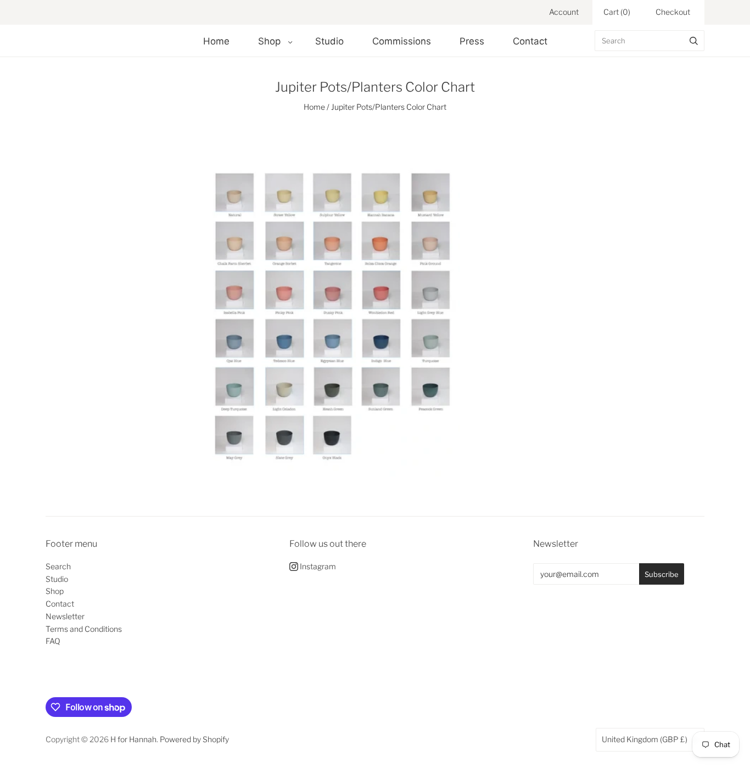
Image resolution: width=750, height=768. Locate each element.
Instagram (317, 566)
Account (564, 11)
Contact (530, 41)
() (616, 11)
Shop (269, 41)
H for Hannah (133, 739)
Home (216, 41)
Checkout (673, 11)
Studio (329, 41)
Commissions (401, 41)
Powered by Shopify (194, 739)
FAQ (53, 641)
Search (58, 566)
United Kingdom (644, 739)
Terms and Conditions (84, 629)
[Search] (693, 40)
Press (472, 41)
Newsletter (65, 616)
